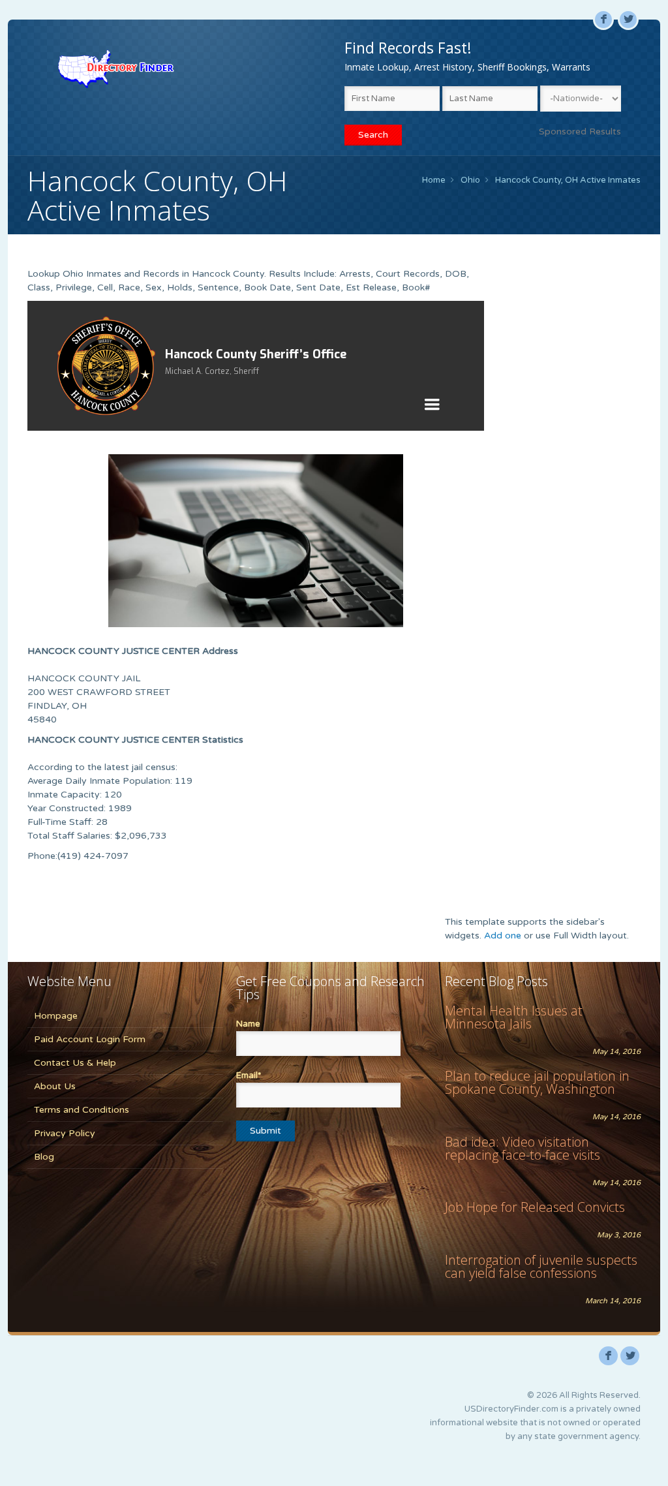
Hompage (56, 1015)
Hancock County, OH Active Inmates (568, 180)
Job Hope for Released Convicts (535, 1207)
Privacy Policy (64, 1133)
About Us (55, 1086)
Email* (248, 1075)
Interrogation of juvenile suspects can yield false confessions (541, 1266)
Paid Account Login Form (89, 1039)
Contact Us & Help (75, 1062)
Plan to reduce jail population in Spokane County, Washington (537, 1082)
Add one (502, 935)
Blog (44, 1156)
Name (248, 1024)
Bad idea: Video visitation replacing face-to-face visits (522, 1148)
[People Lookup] (116, 68)
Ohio (470, 180)
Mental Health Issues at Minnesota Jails (514, 1017)
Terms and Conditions (81, 1109)
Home (434, 180)
